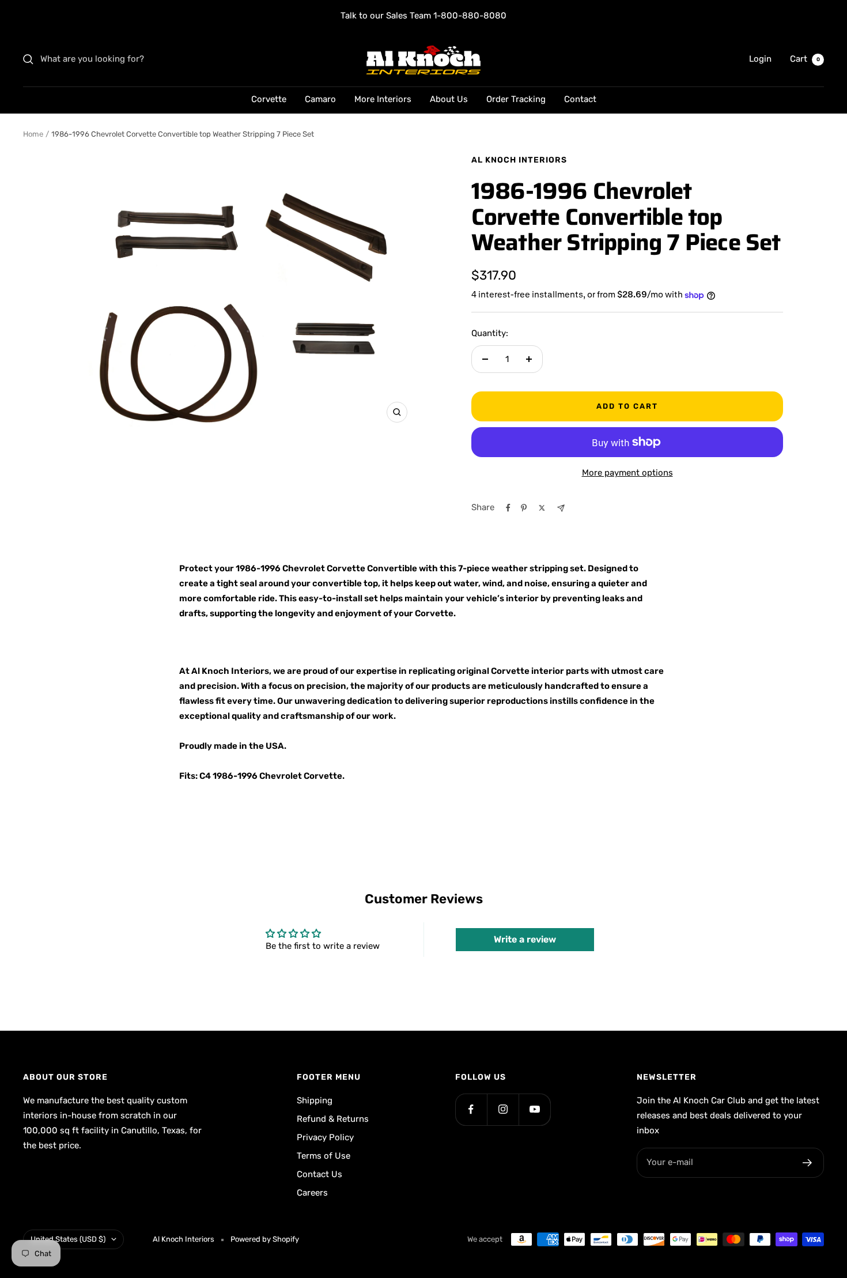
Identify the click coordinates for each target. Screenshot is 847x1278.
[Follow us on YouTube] (534, 1109)
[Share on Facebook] (508, 508)
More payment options (627, 473)
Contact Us (319, 1174)
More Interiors (382, 99)
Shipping (314, 1100)
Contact (580, 99)
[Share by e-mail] (561, 508)
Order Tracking (516, 99)
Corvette (268, 99)
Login (760, 59)
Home (33, 134)
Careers (312, 1192)
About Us (449, 99)
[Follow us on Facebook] (471, 1109)
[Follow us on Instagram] (503, 1109)
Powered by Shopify (264, 1239)
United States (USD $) (68, 1239)
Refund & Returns (333, 1119)
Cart (805, 59)
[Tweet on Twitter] (542, 508)
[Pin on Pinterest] (524, 508)
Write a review (525, 939)
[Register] (807, 1163)
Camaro (320, 99)
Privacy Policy (325, 1137)
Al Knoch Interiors (519, 160)
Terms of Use (323, 1156)
